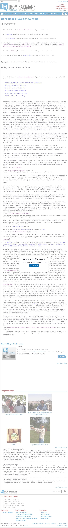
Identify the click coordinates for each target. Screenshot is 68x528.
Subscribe (34, 265)
